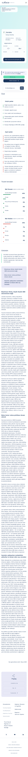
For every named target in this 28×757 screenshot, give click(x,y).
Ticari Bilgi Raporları (6, 710)
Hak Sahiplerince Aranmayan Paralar (14, 747)
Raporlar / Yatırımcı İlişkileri (19, 713)
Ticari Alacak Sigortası (7, 707)
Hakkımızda (18, 709)
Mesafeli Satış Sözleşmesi (14, 750)
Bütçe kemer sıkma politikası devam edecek (12, 276)
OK (22, 88)
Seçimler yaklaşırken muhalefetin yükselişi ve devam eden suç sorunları (13, 282)
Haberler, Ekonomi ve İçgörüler (19, 705)
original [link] (18, 73)
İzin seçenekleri (14, 753)
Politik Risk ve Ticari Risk (7, 713)
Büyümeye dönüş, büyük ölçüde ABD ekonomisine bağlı (13, 270)
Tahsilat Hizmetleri (6, 716)
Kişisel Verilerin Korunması (14, 744)
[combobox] (11, 88)
